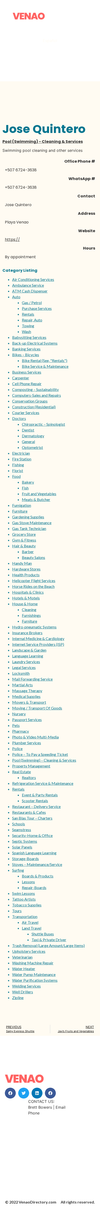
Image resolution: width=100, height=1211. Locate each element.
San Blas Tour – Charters (32, 818)
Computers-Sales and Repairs (36, 395)
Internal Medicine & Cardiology (38, 638)
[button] (10, 1093)
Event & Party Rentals (40, 795)
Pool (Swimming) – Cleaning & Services (44, 760)
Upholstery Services (28, 951)
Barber (28, 551)
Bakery (28, 482)
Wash (26, 331)
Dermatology (33, 435)
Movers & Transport (29, 702)
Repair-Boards (34, 887)
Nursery (19, 713)
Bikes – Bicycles (25, 354)
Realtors (29, 777)
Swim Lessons (23, 893)
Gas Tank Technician (29, 528)
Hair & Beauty (24, 545)
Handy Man (22, 563)
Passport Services (27, 719)
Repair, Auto (32, 320)
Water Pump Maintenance (34, 974)
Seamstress (21, 829)
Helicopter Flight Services (33, 580)
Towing (28, 325)
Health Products (26, 574)
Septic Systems (24, 841)
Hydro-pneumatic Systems (34, 627)
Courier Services (25, 412)
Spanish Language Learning (34, 852)
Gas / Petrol (32, 302)
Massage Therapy (27, 690)
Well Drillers (22, 991)
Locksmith (21, 673)
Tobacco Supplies (27, 905)
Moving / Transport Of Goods (37, 708)
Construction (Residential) (34, 406)
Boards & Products (37, 876)
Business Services (26, 372)
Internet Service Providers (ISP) (38, 644)
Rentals (28, 314)
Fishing (18, 464)
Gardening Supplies (28, 517)
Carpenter (20, 378)
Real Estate (21, 771)
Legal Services (24, 667)
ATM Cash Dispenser (30, 291)
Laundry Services (26, 661)
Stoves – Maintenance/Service (37, 864)
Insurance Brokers (27, 632)
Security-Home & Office (32, 835)
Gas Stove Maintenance (31, 522)
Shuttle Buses (43, 934)
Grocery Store (24, 534)
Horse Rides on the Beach (33, 586)
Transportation (24, 916)
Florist (17, 470)
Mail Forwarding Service (32, 679)
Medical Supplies (26, 696)
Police (17, 748)
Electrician (21, 453)
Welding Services (26, 986)
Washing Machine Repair (32, 962)
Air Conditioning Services (33, 279)
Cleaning (29, 609)
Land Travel (31, 928)
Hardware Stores (26, 569)
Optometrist (32, 447)
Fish (25, 488)
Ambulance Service (28, 285)
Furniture (19, 511)
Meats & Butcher (36, 499)
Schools (18, 823)
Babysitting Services (29, 337)
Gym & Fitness (24, 540)
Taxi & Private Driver (49, 939)
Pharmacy (20, 731)
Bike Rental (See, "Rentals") (44, 360)
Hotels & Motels (26, 598)
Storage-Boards (25, 858)
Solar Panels (22, 847)
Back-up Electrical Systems (35, 343)
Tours (17, 910)
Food (16, 476)
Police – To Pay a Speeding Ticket (40, 754)
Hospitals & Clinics (28, 592)
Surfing (18, 870)
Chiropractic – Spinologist (43, 424)
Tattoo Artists (24, 899)
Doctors (19, 418)
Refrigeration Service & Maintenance (42, 783)
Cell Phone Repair (27, 383)
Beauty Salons (33, 557)
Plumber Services (26, 742)
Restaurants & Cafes (29, 812)
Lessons (28, 881)
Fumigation (21, 505)
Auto (16, 296)
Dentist (28, 430)
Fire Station (21, 459)
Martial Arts (22, 684)
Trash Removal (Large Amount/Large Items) (48, 945)
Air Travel (30, 922)
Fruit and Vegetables (39, 493)
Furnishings (31, 615)
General (28, 441)
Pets (16, 725)
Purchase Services (37, 308)
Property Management (31, 766)
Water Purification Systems (35, 980)
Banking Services (26, 349)
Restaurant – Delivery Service (36, 806)
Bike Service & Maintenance (45, 366)
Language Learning (27, 656)
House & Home (25, 603)
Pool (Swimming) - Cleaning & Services (42, 141)
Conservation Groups (30, 401)
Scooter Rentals (35, 800)
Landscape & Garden (29, 650)
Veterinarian (22, 957)
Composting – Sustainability (35, 389)
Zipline (18, 997)
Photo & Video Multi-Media (35, 737)
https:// (12, 239)
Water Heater (23, 968)
